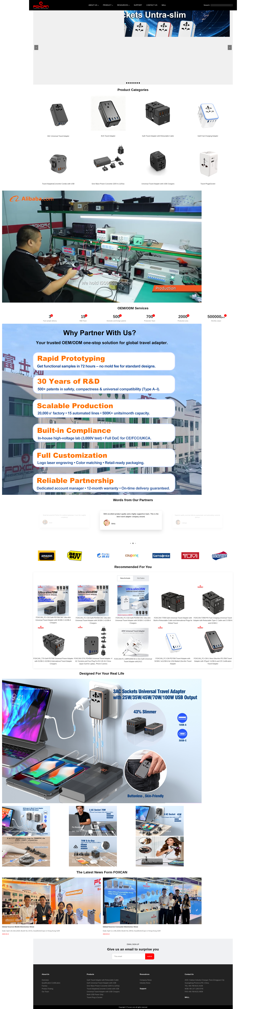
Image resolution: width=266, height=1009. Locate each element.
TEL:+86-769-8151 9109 (194, 986)
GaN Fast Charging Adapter (208, 136)
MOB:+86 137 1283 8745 (194, 989)
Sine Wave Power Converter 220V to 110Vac (108, 184)
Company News (146, 980)
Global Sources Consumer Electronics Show (120, 927)
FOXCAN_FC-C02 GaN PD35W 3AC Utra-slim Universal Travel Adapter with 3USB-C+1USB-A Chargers (133, 620)
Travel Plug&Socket (208, 184)
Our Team (45, 992)
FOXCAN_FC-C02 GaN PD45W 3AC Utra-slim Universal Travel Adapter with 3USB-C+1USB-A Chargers (93, 620)
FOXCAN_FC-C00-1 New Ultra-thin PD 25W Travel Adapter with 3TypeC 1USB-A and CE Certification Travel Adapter (213, 661)
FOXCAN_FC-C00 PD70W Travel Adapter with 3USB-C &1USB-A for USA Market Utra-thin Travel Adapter (172, 661)
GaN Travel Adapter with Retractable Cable (158, 136)
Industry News (145, 983)
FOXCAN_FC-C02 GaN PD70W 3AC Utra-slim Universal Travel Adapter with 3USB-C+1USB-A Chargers (53, 620)
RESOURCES (122, 5)
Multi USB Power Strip (95, 994)
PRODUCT (107, 5)
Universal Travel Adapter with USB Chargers (158, 184)
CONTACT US (151, 5)
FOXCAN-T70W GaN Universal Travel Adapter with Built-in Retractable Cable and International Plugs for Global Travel (173, 620)
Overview (45, 980)
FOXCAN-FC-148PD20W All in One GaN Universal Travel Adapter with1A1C (133, 660)
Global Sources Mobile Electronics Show (18, 927)
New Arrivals (125, 578)
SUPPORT (138, 5)
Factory (44, 986)
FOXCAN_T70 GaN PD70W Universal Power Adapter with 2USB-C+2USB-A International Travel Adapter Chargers (53, 661)
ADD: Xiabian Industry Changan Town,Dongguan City (204, 980)
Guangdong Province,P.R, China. (197, 983)
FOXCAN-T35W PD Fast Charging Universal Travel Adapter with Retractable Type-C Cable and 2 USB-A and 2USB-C (212, 620)
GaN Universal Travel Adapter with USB (101, 983)
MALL (164, 5)
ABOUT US (93, 5)
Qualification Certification (51, 983)
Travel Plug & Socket (94, 997)
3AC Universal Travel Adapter (58, 136)
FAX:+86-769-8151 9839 (194, 992)
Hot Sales (140, 578)
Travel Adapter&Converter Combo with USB (58, 184)
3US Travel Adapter (108, 136)
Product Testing (47, 989)
